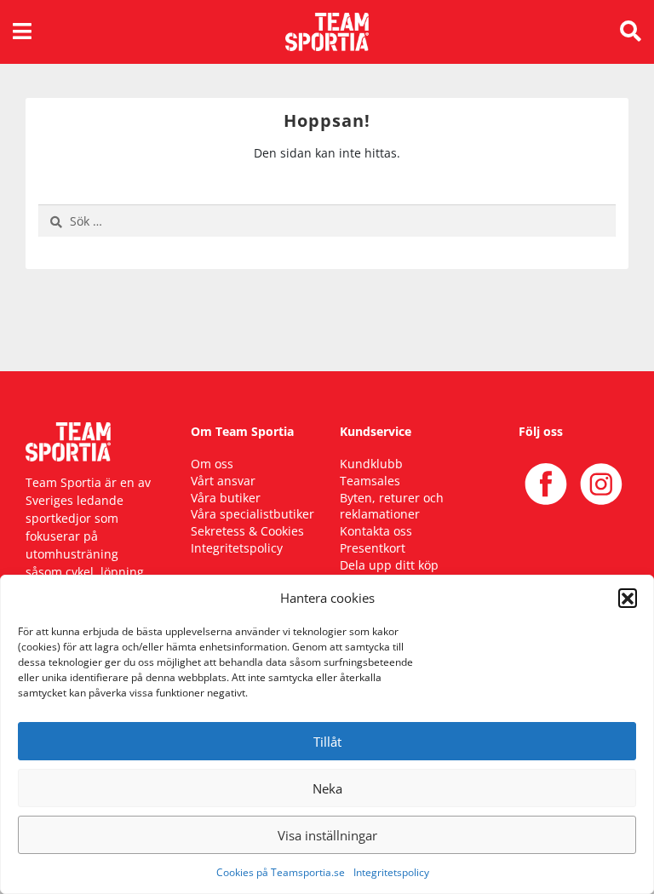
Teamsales (370, 481)
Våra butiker (226, 498)
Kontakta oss (376, 531)
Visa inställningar (327, 835)
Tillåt (327, 741)
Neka (327, 788)
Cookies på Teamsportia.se (280, 872)
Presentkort (372, 548)
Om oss (212, 464)
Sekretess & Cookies (247, 531)
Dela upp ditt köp (389, 565)
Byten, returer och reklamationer (392, 506)
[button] (627, 597)
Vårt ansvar (223, 481)
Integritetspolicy (391, 872)
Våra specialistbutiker (252, 514)
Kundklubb (371, 464)
